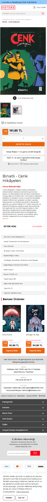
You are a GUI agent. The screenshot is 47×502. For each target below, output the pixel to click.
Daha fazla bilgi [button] (22, 492)
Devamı (5, 218)
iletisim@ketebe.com (31, 390)
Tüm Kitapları (37, 226)
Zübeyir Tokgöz (7, 340)
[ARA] (43, 13)
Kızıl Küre (7, 335)
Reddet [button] (9, 498)
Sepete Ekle (23, 144)
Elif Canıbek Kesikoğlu (33, 340)
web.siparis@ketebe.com (32, 388)
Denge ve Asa (32, 335)
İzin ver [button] (21, 498)
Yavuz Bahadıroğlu (12, 186)
